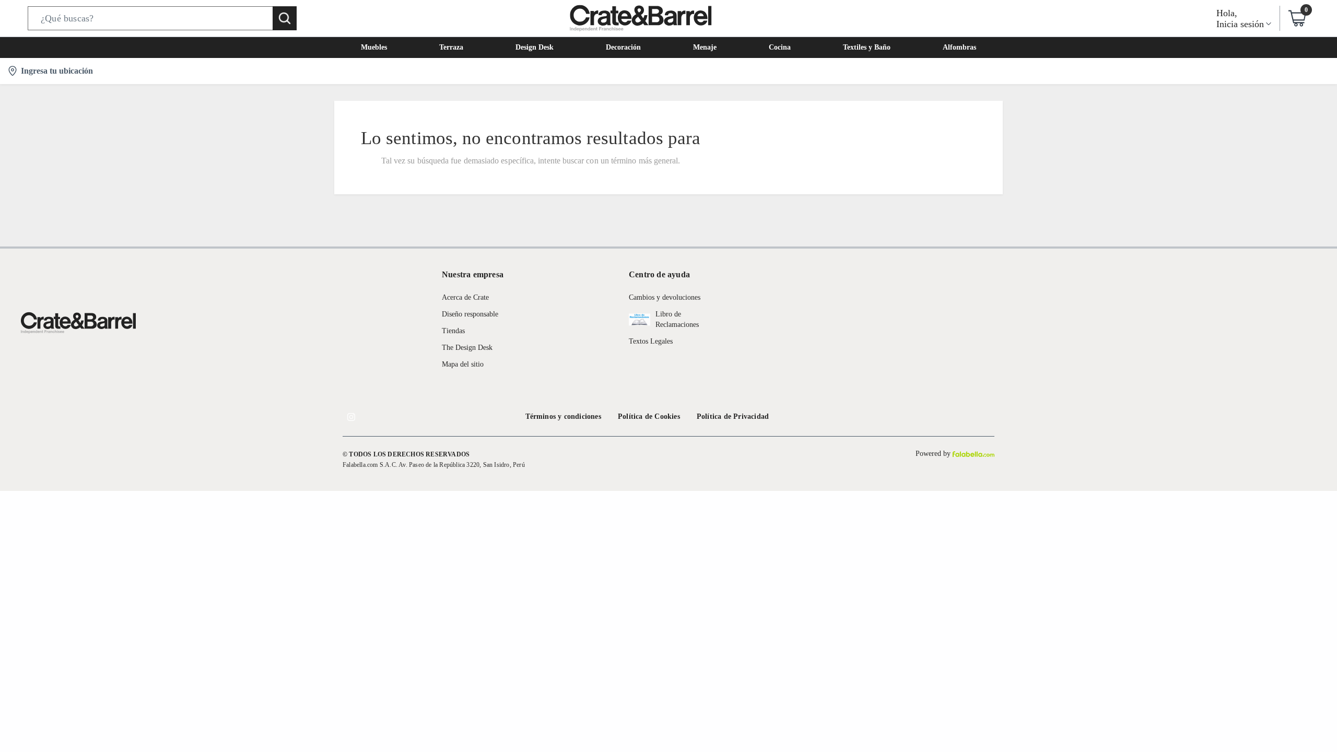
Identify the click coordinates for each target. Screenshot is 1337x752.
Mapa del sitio (463, 364)
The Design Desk (467, 347)
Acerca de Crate (465, 297)
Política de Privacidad (733, 416)
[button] (162, 18)
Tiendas (453, 331)
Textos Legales (651, 341)
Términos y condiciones (563, 416)
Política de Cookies (649, 416)
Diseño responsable (470, 314)
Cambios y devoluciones (664, 297)
